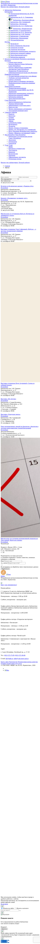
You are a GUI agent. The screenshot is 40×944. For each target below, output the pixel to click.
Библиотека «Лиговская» (18, 24)
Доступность (13, 150)
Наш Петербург (10, 135)
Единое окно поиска (15, 62)
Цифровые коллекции (12, 74)
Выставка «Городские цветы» (10, 414)
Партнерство (13, 662)
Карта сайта (5, 662)
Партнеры (12, 155)
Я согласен (4, 904)
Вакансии (12, 152)
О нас (6, 145)
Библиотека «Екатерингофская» (23, 20)
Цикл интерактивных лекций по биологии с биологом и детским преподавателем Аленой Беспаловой (19, 427)
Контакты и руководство (17, 148)
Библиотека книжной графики (20, 53)
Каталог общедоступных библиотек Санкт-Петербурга (24, 810)
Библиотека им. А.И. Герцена (20, 34)
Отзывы (11, 117)
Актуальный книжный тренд (18, 110)
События (8, 112)
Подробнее (4, 188)
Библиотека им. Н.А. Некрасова (21, 32)
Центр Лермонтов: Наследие (20, 45)
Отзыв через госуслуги (14, 663)
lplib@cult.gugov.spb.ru (21, 658)
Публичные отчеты (15, 159)
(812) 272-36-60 (20, 655)
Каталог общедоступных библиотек (20, 65)
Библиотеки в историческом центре (20, 137)
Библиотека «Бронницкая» (19, 38)
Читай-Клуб (14, 44)
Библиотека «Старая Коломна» (20, 30)
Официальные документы (17, 157)
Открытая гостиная (16, 47)
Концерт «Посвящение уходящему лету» (14, 198)
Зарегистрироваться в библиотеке (20, 102)
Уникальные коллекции (12, 86)
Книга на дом (13, 107)
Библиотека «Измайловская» (22, 28)
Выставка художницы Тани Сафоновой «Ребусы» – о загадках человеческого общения (18, 230)
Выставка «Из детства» (8, 399)
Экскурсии (12, 140)
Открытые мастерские (17, 49)
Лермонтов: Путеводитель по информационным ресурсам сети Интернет (23, 71)
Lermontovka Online (15, 122)
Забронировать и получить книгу (20, 105)
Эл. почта (4, 563)
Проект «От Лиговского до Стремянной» (22, 129)
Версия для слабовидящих (9, 7)
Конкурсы (12, 116)
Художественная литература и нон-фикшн (23, 76)
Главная (7, 166)
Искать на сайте (8, 908)
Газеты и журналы (15, 79)
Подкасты (12, 126)
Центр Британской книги (18, 55)
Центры (7, 42)
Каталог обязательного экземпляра (20, 68)
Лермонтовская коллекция (17, 88)
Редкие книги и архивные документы (21, 81)
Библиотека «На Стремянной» (20, 22)
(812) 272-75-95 (9, 655)
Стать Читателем (10, 100)
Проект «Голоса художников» (18, 128)
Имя (2, 561)
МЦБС (11, 147)
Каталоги (8, 60)
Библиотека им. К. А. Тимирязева (21, 17)
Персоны (12, 119)
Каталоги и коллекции (12, 59)
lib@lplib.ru (9, 658)
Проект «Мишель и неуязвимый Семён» (22, 133)
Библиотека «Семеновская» (19, 36)
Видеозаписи (13, 124)
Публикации (13, 141)
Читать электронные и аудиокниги (20, 109)
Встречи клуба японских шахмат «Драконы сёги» (17, 186)
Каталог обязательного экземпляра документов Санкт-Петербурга (23, 813)
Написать (4, 929)
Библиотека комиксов (17, 57)
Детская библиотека (17, 40)
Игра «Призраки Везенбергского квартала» (23, 131)
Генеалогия (12, 143)
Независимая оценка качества (28, 662)
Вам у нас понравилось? (9, 585)
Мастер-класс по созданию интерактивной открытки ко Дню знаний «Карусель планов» (19, 539)
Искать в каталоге (22, 908)
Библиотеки (9, 10)
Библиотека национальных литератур (23, 51)
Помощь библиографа (16, 104)
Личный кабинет (24, 7)
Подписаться (5, 569)
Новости (11, 114)
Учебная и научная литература (19, 78)
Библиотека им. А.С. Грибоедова (21, 26)
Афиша (11, 121)
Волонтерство (13, 154)
